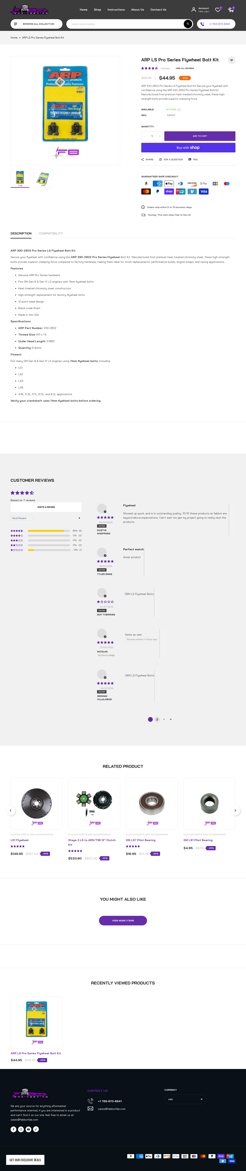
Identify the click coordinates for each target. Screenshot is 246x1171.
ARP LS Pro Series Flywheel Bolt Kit (36, 1053)
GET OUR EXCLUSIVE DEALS (25, 1160)
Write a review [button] (46, 507)
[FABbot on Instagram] (21, 1129)
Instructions (116, 9)
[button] (150, 68)
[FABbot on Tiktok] (36, 1129)
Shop (97, 9)
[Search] (188, 24)
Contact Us (158, 9)
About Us (137, 9)
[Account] (194, 10)
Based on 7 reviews (23, 500)
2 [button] (157, 719)
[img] (105, 518)
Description (21, 233)
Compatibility (51, 233)
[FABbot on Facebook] (13, 1129)
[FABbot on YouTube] (28, 1129)
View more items (123, 920)
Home (83, 9)
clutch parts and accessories (32, 834)
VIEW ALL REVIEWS (185, 68)
